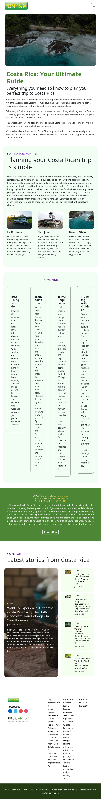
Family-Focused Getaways (67, 709)
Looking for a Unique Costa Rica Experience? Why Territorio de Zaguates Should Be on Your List (82, 605)
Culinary (67, 702)
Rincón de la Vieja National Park (54, 762)
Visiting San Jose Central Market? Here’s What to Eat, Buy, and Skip (81, 579)
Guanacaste (53, 734)
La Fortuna (52, 756)
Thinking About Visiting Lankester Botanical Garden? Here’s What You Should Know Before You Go (82, 634)
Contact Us (84, 706)
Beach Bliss (68, 721)
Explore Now (50, 532)
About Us (83, 702)
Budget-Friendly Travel (66, 775)
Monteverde (53, 715)
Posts (10, 603)
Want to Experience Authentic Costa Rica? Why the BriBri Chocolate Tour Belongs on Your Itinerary (30, 614)
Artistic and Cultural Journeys (68, 753)
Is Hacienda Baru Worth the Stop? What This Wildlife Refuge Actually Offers (82, 663)
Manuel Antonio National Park (53, 721)
